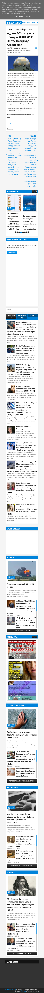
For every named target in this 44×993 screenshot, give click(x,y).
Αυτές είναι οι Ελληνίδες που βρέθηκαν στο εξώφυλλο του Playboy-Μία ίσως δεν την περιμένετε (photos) (22, 509)
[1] (15, 232)
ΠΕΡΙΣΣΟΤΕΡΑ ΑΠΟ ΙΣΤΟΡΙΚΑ (22, 953)
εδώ (8, 117)
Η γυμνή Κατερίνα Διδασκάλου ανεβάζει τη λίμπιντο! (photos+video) (25, 388)
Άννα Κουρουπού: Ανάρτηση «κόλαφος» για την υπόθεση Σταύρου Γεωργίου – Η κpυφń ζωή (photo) (21, 488)
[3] (19, 232)
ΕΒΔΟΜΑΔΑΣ (22, 316)
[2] (17, 232)
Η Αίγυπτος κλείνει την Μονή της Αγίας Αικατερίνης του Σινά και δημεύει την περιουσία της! (21, 856)
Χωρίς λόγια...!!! (15, 655)
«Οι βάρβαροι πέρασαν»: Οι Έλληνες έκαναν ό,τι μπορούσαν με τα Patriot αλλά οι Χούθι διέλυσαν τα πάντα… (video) (21, 623)
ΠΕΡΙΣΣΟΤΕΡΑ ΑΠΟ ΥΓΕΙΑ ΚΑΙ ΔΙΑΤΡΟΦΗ (22, 781)
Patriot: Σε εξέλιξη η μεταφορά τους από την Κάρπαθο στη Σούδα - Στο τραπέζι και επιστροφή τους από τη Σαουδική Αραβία (21, 369)
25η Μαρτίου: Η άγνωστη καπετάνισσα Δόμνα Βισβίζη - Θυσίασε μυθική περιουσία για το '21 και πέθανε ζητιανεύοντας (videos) (21, 904)
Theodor (23, 991)
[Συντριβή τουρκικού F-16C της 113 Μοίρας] (22, 571)
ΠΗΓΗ (9, 123)
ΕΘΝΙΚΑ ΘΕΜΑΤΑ (21, 48)
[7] (27, 232)
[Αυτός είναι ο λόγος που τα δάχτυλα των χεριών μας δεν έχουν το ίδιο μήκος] (22, 719)
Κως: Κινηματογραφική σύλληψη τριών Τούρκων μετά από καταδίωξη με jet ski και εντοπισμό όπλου (30, 221)
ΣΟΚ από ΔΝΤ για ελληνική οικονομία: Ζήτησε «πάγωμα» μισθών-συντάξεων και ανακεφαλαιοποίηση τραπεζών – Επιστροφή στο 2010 (22, 409)
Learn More (18, 17)
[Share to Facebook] (14, 197)
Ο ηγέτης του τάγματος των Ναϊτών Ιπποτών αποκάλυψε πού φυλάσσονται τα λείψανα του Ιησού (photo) (21, 841)
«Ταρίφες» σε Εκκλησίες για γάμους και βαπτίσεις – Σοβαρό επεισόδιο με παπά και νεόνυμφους (20, 818)
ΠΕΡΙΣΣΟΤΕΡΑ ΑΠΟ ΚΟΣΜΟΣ (22, 630)
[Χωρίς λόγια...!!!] (22, 649)
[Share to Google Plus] (19, 197)
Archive (32, 315)
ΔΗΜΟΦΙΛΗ (11, 316)
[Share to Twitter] (16, 197)
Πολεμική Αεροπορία (13, 50)
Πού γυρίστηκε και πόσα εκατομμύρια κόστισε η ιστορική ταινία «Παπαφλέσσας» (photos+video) (21, 929)
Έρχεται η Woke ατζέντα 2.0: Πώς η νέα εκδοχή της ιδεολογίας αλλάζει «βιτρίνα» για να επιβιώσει (26, 446)
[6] (25, 232)
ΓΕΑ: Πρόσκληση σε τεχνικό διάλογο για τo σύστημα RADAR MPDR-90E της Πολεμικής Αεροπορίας (20, 37)
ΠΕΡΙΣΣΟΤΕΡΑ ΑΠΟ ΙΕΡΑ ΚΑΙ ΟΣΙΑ (22, 866)
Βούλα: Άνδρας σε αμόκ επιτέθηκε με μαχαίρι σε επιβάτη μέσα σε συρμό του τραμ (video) (25, 349)
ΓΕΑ (14, 48)
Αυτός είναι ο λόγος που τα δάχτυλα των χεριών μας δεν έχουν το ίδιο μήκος (22, 735)
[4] (21, 232)
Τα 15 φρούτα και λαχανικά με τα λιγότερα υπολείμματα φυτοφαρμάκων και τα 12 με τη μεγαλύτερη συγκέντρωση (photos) (21, 757)
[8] (28, 232)
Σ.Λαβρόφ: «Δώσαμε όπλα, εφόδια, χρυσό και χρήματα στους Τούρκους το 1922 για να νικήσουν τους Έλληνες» (21, 943)
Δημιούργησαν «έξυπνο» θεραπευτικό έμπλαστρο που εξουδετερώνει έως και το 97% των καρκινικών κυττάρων (21, 773)
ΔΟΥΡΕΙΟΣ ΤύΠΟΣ (10, 989)
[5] (23, 232)
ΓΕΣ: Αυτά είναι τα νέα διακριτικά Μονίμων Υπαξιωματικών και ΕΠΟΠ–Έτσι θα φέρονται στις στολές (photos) (14, 221)
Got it (28, 17)
